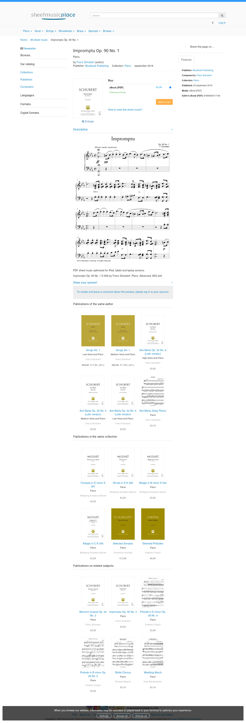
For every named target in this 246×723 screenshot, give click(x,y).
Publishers (26, 79)
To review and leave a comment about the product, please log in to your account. (123, 291)
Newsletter (30, 48)
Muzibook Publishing (97, 65)
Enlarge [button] (89, 121)
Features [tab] (186, 59)
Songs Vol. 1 (93, 350)
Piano (128, 65)
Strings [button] (50, 31)
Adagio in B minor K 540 (153, 483)
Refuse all (141, 716)
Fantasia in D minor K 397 (93, 484)
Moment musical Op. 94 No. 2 (93, 613)
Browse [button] (107, 31)
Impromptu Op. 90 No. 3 (123, 612)
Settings (104, 716)
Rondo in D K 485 (123, 483)
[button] (88, 98)
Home (23, 39)
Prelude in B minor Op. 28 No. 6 (93, 674)
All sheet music (39, 39)
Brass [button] (80, 31)
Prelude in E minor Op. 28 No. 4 (153, 613)
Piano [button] (26, 31)
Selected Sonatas (123, 543)
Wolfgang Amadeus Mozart (93, 495)
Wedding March (153, 672)
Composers (26, 86)
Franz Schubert (85, 62)
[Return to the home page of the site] (52, 16)
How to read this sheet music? (125, 109)
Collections (26, 72)
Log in (222, 22)
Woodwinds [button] (66, 31)
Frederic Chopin (153, 552)
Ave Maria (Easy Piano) (152, 410)
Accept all (122, 716)
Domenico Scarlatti (123, 552)
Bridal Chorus (123, 672)
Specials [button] (93, 31)
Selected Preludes (152, 543)
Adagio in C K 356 (93, 543)
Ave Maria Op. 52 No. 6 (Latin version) (152, 351)
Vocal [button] (38, 31)
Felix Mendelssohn (153, 681)
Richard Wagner (123, 681)
